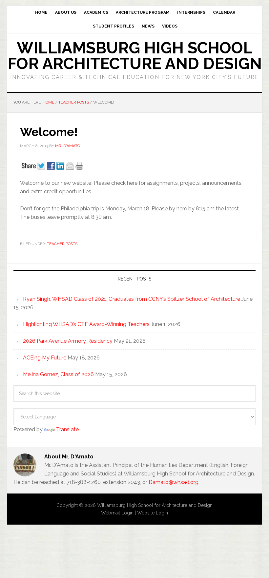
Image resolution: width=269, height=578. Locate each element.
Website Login (152, 512)
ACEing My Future (44, 358)
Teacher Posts (62, 243)
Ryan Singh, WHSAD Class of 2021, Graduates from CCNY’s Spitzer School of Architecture (131, 299)
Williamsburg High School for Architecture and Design (135, 56)
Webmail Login (117, 512)
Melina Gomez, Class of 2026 (58, 374)
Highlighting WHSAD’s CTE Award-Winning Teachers (86, 324)
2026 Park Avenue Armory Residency (68, 341)
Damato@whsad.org (173, 482)
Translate (67, 429)
